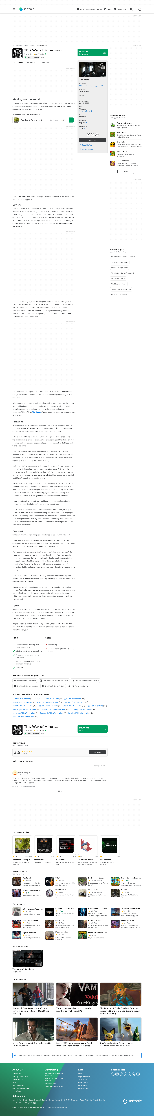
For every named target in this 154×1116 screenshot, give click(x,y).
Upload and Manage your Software (54, 1080)
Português (88, 1100)
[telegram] (138, 1074)
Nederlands (75, 1100)
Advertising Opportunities (54, 1086)
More (60, 791)
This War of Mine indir (21, 699)
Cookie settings (83, 1088)
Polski (82, 1100)
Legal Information (84, 1076)
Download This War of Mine (78, 713)
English (25, 1100)
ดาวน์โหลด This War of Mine (23, 713)
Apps (82, 9)
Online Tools (16, 1091)
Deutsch (19, 1100)
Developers (121, 9)
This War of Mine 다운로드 (74, 702)
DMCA (80, 1074)
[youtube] (133, 1074)
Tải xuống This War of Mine (81, 709)
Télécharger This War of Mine (24, 709)
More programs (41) (96, 86)
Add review (92, 140)
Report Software (87, 145)
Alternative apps (87, 149)
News (109, 9)
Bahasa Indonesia (48, 1100)
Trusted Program (33, 57)
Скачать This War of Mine (22, 706)
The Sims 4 (36, 412)
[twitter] (92, 134)
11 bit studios (83, 86)
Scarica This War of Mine (22, 702)
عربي (14, 1100)
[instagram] (117, 1074)
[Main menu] (14, 9)
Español (32, 1100)
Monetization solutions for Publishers (54, 1075)
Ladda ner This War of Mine (23, 717)
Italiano (57, 1100)
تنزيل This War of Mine (72, 699)
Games (92, 9)
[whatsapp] (96, 134)
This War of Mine (43, 50)
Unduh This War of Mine (72, 706)
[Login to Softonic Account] (140, 9)
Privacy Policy (83, 1082)
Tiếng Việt (28, 1103)
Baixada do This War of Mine (51, 713)
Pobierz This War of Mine (48, 706)
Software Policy (50, 1083)
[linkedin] (129, 1074)
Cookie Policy (82, 1085)
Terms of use (82, 1079)
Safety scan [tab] (45, 62)
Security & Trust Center (20, 1076)
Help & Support (17, 1079)
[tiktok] (121, 1074)
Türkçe (21, 1103)
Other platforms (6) (86, 111)
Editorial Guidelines (18, 1085)
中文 (34, 1103)
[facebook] (88, 134)
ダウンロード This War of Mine (47, 699)
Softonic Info (16, 1074)
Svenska (102, 1100)
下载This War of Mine (94, 706)
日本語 (63, 1100)
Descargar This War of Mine (48, 702)
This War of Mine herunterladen (53, 709)
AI (101, 9)
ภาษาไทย (15, 1103)
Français (38, 1100)
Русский (95, 1100)
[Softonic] (26, 9)
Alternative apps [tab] (31, 62)
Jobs (14, 1082)
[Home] (13, 46)
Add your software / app (20, 1088)
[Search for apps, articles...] (131, 9)
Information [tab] (18, 62)
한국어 (68, 1100)
